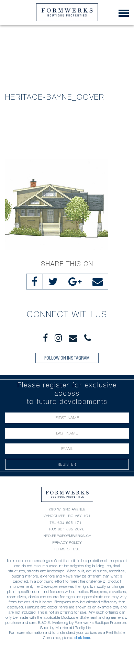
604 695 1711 (70, 523)
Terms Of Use (67, 549)
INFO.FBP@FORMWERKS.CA (67, 536)
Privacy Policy (67, 542)
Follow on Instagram (67, 358)
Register (67, 464)
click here (82, 638)
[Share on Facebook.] (34, 281)
